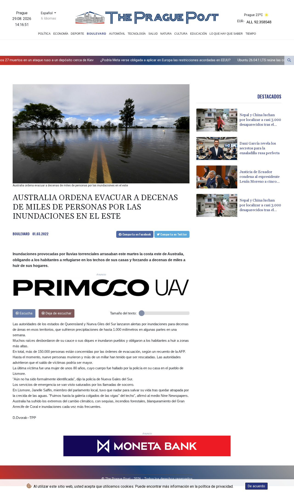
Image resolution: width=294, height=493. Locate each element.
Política (44, 33)
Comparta (136, 234)
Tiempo (251, 33)
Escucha (25, 313)
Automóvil (117, 33)
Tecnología (137, 33)
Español (47, 13)
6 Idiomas (48, 18)
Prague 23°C (253, 15)
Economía (60, 33)
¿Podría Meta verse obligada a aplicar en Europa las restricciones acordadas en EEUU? (128, 60)
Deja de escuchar (58, 313)
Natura (166, 33)
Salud (153, 33)
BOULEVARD (21, 233)
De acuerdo (256, 486)
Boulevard (96, 33)
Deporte (77, 33)
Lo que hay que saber (226, 33)
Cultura (180, 33)
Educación (198, 33)
